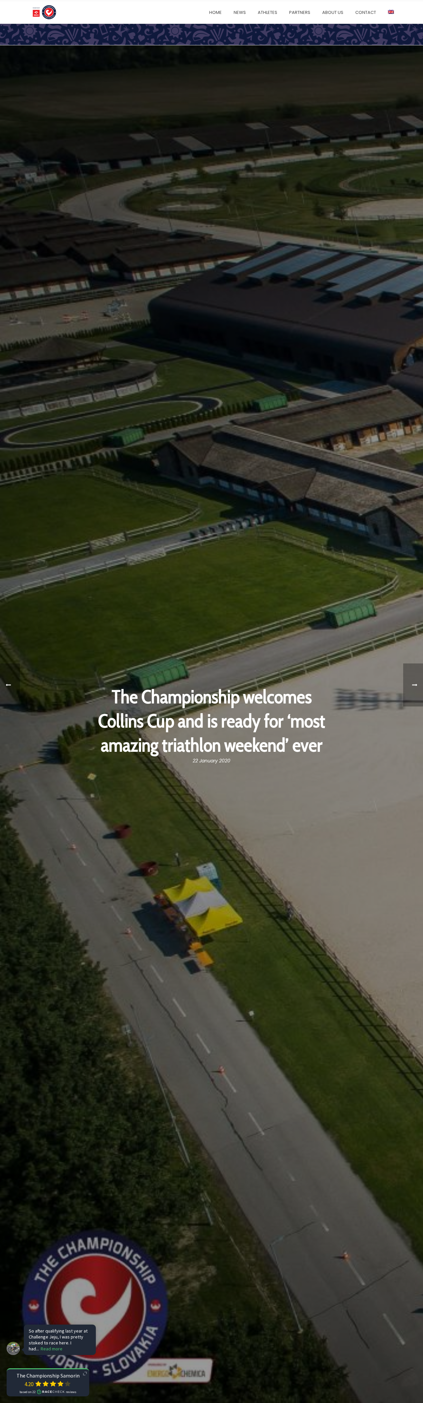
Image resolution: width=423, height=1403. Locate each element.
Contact (365, 12)
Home (215, 12)
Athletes (267, 12)
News (240, 12)
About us (332, 12)
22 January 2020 (211, 760)
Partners (299, 12)
